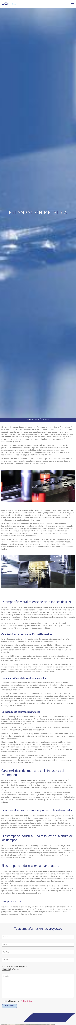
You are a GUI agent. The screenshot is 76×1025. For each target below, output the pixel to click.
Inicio (29, 419)
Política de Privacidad (29, 1001)
